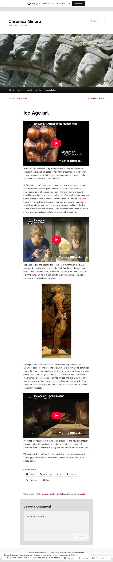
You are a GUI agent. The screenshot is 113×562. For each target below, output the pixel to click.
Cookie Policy (54, 557)
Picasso (82, 198)
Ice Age (38, 171)
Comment (80, 536)
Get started (78, 3)
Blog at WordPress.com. (38, 552)
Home (11, 90)
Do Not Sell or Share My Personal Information (66, 552)
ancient (45, 494)
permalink (82, 494)
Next (101, 98)
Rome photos (50, 90)
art (50, 494)
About (20, 90)
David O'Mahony (59, 494)
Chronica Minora (25, 21)
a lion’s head (64, 274)
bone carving (37, 274)
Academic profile (34, 90)
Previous (92, 98)
